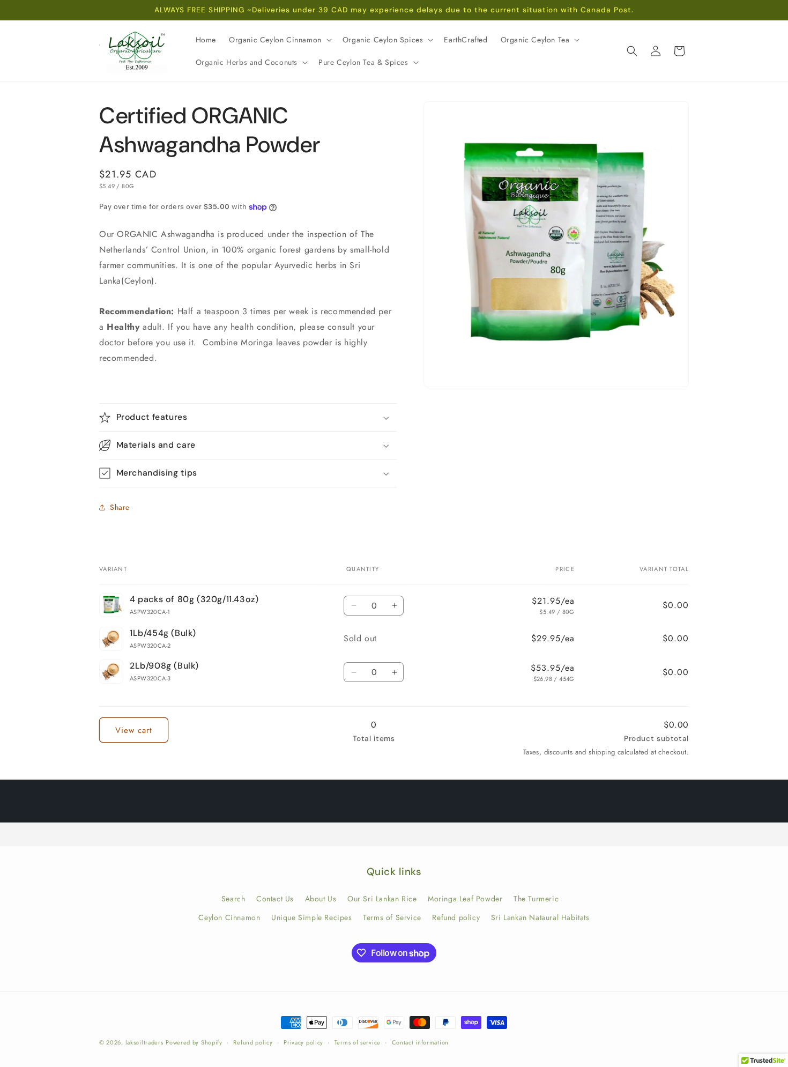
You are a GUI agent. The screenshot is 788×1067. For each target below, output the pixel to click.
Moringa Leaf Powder (465, 898)
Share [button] (120, 507)
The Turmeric (536, 898)
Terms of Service (392, 917)
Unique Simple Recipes (311, 917)
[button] (279, 39)
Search (233, 898)
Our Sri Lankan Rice (382, 898)
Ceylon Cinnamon (229, 917)
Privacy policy (303, 1042)
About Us (321, 898)
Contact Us (275, 898)
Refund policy (456, 917)
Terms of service (357, 1042)
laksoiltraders (144, 1042)
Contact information (420, 1042)
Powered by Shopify (194, 1042)
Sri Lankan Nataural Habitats (540, 917)
